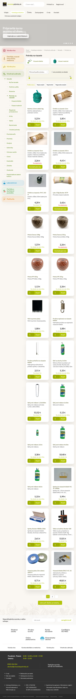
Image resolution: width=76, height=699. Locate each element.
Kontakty (8, 678)
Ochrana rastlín (12, 152)
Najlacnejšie (40, 85)
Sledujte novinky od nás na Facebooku (55, 665)
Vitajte (6, 12)
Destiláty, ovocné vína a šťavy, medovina (13, 58)
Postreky (9, 139)
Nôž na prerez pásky (34, 319)
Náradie (9, 79)
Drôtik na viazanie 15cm (35, 151)
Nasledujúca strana (56, 596)
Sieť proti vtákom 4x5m (35, 487)
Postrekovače (11, 134)
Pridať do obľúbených (44, 125)
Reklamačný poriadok (26, 673)
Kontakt (56, 12)
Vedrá (11, 121)
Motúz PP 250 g (58, 277)
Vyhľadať (42, 4)
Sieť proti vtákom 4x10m (60, 445)
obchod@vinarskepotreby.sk (17, 667)
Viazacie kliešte (16, 101)
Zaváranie (10, 170)
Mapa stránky (53, 696)
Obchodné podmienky (26, 678)
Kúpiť (38, 125)
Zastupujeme (39, 12)
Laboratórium (12, 183)
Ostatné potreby (14, 129)
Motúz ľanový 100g (34, 235)
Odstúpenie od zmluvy (26, 676)
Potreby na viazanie (12, 96)
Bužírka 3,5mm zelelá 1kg (35, 109)
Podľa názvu (31, 85)
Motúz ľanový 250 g (59, 235)
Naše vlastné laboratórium (16, 33)
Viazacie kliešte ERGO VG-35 (62, 571)
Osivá (8, 156)
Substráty (10, 147)
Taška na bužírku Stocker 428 (62, 529)
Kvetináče (10, 161)
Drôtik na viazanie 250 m (61, 151)
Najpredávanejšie (61, 85)
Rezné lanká (13, 125)
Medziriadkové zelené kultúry (14, 175)
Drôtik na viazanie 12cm (60, 109)
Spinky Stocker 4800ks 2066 (37, 529)
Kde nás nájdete (10, 676)
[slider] (29, 78)
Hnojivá (9, 143)
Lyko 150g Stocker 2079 (60, 193)
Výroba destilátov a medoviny (30, 647)
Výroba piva (11, 66)
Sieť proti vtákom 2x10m (60, 403)
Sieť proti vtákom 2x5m (35, 445)
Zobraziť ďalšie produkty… (50, 603)
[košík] (72, 4)
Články (29, 12)
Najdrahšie (50, 85)
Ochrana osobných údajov (13, 16)
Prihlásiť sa (50, 4)
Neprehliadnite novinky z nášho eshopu (14, 620)
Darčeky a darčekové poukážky (10, 191)
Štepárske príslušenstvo (13, 111)
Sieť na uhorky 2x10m (60, 361)
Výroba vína (11, 50)
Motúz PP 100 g (33, 277)
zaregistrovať (66, 620)
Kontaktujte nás (35, 167)
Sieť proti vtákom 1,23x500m (37, 403)
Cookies (61, 696)
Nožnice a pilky (14, 87)
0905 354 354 (12, 664)
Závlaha (9, 165)
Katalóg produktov (18, 12)
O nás (48, 12)
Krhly (11, 116)
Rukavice (12, 91)
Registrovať (60, 4)
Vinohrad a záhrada (14, 74)
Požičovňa (10, 199)
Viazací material (16, 105)
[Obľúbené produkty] (68, 4)
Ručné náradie (13, 82)
